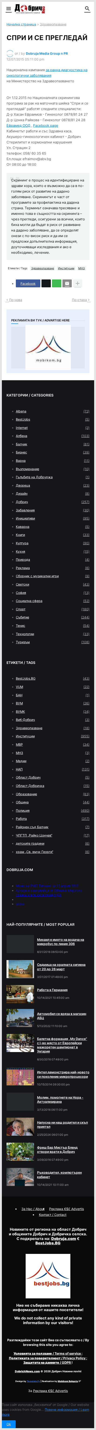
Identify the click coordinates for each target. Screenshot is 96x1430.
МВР (52, 744)
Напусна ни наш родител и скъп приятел (62, 1124)
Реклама (52, 568)
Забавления (52, 510)
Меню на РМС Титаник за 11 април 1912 (47, 886)
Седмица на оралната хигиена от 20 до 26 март (61, 967)
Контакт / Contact (52, 1215)
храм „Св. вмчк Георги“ (52, 852)
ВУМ (52, 703)
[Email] (67, 283)
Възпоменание (52, 469)
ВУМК (52, 711)
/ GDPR (47, 1362)
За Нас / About (33, 1209)
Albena (52, 411)
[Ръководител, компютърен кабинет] (20, 1177)
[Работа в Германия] (20, 994)
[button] (8, 9)
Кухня (52, 551)
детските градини (52, 843)
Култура (52, 543)
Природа (52, 559)
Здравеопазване (53, 24)
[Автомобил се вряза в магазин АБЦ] (20, 1018)
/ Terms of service (48, 1353)
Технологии (52, 634)
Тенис (52, 626)
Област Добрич (52, 777)
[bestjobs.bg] (48, 1297)
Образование (52, 794)
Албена (52, 436)
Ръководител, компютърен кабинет (59, 1174)
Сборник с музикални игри (52, 576)
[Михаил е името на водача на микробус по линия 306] (20, 944)
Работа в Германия (52, 990)
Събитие (52, 617)
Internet (52, 428)
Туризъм (52, 642)
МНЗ (81, 268)
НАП (52, 769)
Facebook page (45, 125)
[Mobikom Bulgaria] (48, 347)
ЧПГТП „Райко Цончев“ (52, 835)
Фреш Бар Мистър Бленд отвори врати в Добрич (57, 1149)
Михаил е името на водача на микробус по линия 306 (60, 942)
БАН (52, 695)
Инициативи (52, 518)
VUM (52, 687)
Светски (52, 584)
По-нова (15, 300)
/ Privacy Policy (47, 1358)
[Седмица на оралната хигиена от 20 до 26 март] (20, 969)
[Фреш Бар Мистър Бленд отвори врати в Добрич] (20, 1152)
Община (52, 802)
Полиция (52, 810)
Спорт (52, 609)
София (52, 593)
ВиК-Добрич (52, 720)
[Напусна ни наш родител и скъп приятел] (20, 1127)
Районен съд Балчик (52, 827)
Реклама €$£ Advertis (50, 1391)
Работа (52, 819)
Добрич (52, 502)
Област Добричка (52, 786)
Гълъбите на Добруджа (52, 477)
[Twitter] (46, 283)
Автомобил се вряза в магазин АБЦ (61, 1016)
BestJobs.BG (52, 678)
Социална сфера (52, 601)
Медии (52, 761)
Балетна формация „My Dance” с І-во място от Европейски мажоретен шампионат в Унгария (62, 1045)
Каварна (52, 527)
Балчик (52, 444)
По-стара (79, 300)
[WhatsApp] (56, 283)
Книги (52, 535)
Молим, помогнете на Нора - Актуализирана (60, 1099)
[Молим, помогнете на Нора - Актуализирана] (20, 1102)
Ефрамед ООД (18, 125)
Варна (52, 461)
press (20, 904)
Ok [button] (9, 1424)
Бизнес (52, 452)
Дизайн (52, 493)
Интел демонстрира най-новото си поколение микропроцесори (63, 1074)
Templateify (33, 1381)
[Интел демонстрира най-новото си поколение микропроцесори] (20, 1077)
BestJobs (52, 419)
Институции (66, 268)
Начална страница (21, 24)
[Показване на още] (77, 283)
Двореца (52, 485)
